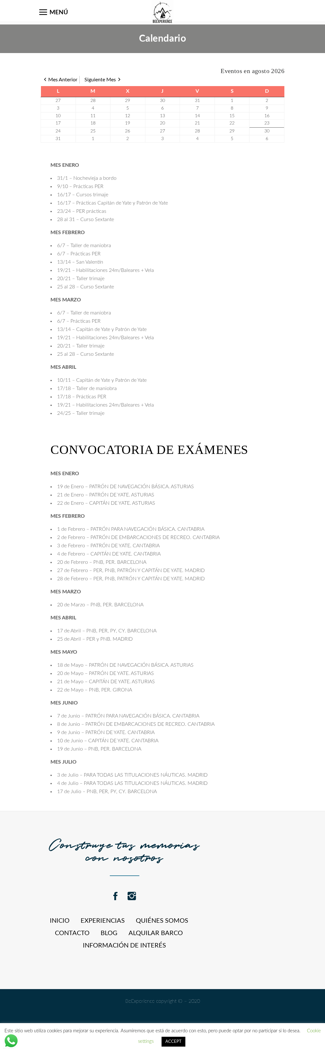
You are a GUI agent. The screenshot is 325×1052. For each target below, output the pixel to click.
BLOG (109, 933)
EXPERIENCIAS (103, 921)
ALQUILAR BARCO (156, 933)
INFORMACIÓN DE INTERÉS (124, 945)
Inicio (60, 921)
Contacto (72, 933)
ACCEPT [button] (173, 1042)
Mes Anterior (62, 79)
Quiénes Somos (162, 921)
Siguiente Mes (100, 79)
